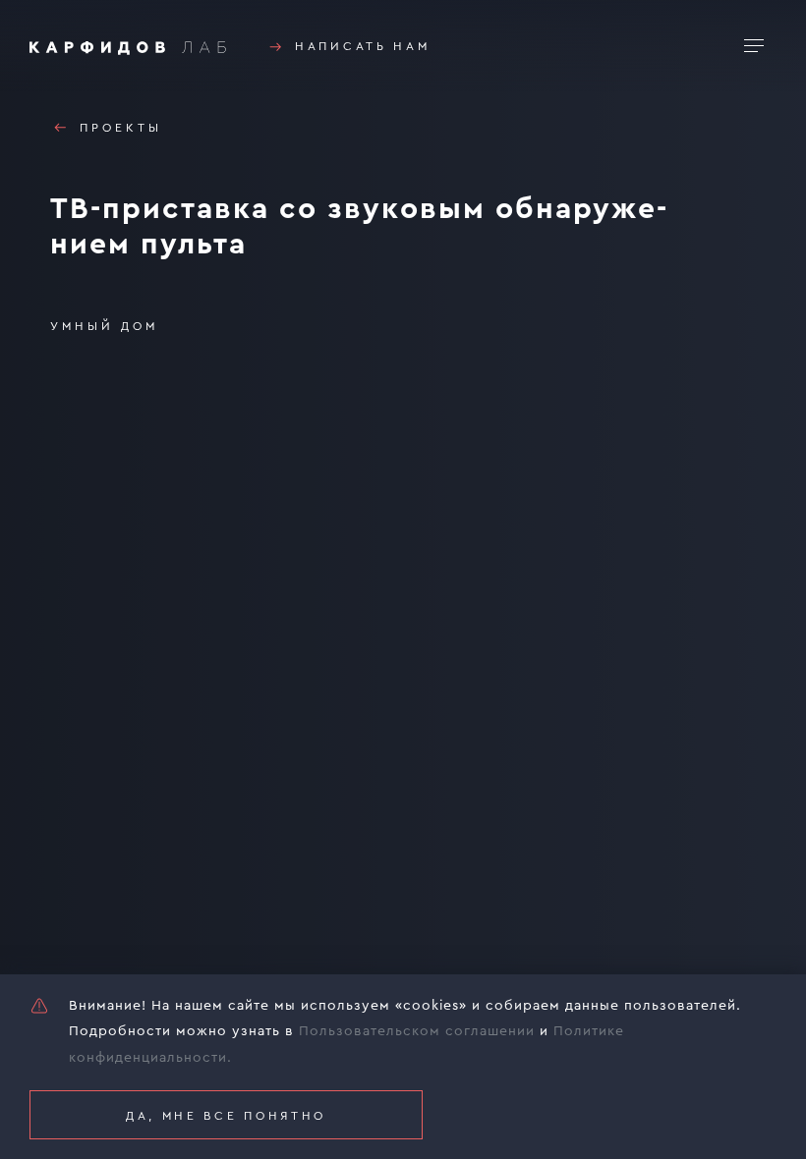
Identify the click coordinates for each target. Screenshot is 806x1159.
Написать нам (362, 46)
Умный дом (104, 326)
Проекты (121, 128)
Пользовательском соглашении (417, 1031)
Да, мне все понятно (226, 1116)
